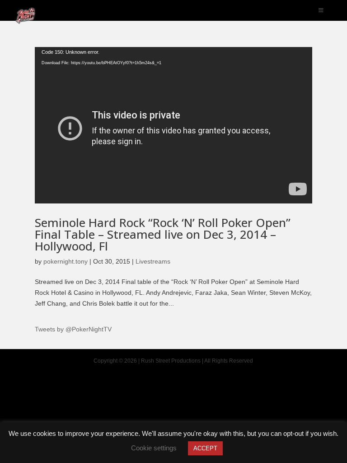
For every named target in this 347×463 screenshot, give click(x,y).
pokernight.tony (65, 261)
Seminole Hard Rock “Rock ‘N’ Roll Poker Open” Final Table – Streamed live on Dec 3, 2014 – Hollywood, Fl (163, 234)
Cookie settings (154, 448)
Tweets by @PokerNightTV (73, 329)
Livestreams (153, 261)
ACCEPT (205, 448)
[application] (173, 125)
